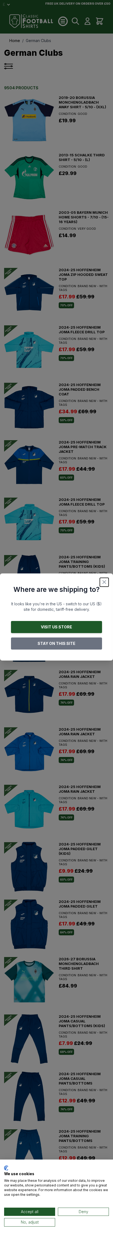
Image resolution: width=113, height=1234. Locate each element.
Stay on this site (56, 643)
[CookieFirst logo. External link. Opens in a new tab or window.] (6, 1168)
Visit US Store (56, 627)
